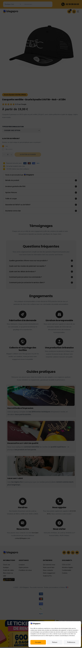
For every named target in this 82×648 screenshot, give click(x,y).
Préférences (71, 642)
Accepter (38, 642)
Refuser (54, 642)
